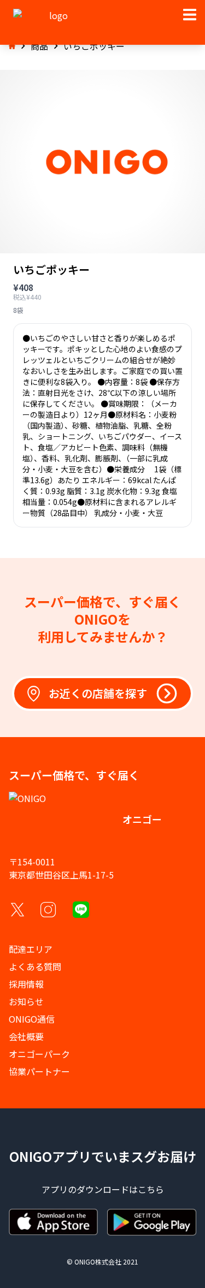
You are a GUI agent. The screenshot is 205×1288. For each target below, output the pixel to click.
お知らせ (26, 1001)
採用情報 (26, 983)
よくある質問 (35, 966)
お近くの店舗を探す (98, 693)
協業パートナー (39, 1071)
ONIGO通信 (32, 1018)
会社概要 (26, 1036)
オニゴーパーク (39, 1053)
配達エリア (30, 948)
